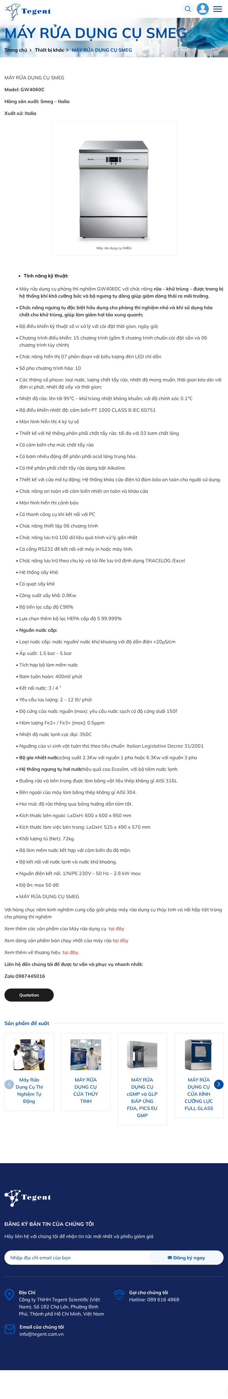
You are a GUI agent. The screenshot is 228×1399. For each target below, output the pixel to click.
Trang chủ (15, 50)
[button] (219, 1084)
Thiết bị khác (49, 50)
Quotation (29, 995)
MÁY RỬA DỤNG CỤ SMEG (102, 50)
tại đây (115, 928)
